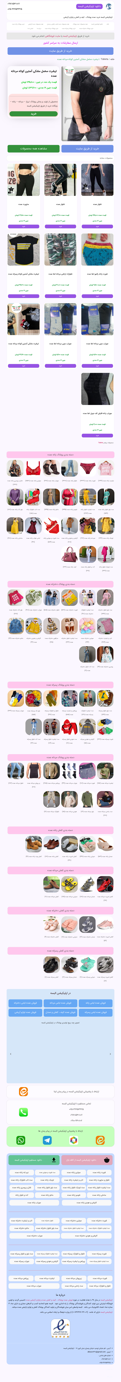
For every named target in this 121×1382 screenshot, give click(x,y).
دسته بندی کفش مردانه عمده (60, 870)
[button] (110, 1054)
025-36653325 (15, 9)
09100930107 (76, 1120)
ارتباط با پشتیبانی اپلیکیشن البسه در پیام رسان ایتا (76, 1091)
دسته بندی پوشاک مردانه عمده (60, 757)
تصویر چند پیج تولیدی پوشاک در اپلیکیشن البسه (60, 1022)
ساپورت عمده (24, 204)
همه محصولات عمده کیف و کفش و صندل (58, 24)
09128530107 (14, 4)
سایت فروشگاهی (52, 36)
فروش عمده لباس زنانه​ (96, 1003)
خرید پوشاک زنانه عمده (18, 24)
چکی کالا (109, 1376)
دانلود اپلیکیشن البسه (89, 6)
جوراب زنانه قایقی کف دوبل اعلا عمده (97, 413)
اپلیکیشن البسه (70, 36)
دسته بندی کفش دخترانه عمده (60, 910)
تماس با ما (30, 28)
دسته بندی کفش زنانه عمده (60, 830)
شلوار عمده (97, 204)
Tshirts (104, 59)
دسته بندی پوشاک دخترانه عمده (60, 584)
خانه (108, 24)
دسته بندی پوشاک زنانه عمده (60, 455)
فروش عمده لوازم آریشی (25, 1012)
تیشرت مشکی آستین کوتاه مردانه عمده (24, 343)
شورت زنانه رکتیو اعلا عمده (97, 274)
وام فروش (109, 1369)
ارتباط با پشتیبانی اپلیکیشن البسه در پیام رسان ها (60, 1131)
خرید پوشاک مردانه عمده (51, 28)
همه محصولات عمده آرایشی (35, 24)
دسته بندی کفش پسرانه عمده (60, 951)
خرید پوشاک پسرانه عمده (69, 28)
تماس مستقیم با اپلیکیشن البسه (76, 1103)
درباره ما (39, 28)
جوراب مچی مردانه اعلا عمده (97, 343)
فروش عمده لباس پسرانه (96, 1012)
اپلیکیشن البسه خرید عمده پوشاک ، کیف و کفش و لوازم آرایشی (87, 17)
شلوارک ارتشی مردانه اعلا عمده (60, 274)
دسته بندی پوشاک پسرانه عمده (60, 685)
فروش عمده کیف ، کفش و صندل (60, 1012)
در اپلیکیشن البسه (60, 993)
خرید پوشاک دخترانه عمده (86, 28)
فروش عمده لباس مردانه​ (60, 1003)
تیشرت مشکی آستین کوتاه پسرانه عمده (23, 274)
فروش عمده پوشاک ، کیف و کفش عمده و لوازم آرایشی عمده (49, 1300)
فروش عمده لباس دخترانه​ (25, 1003)
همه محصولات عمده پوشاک (80, 24)
